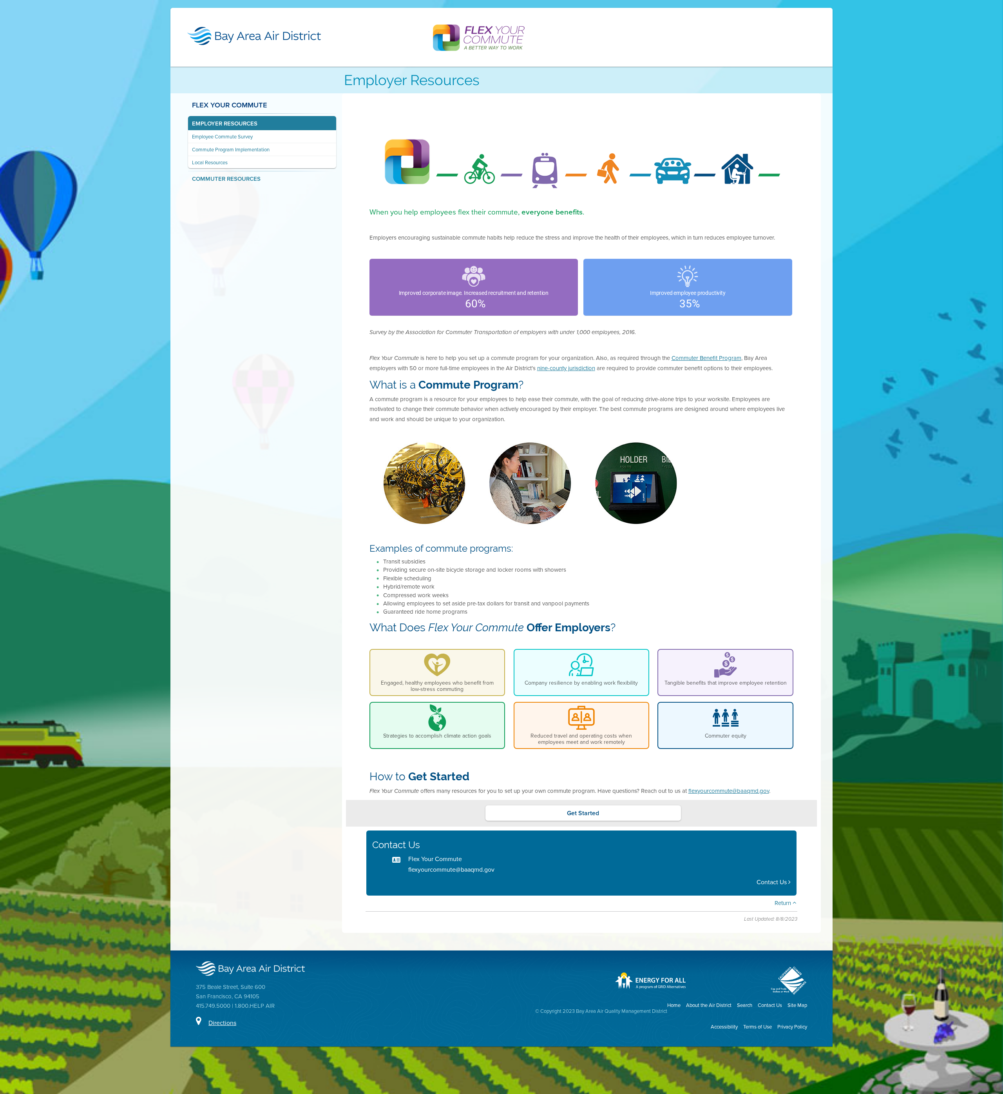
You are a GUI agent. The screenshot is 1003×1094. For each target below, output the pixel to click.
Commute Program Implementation (231, 149)
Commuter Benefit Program (706, 358)
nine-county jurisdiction (566, 368)
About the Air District (708, 1005)
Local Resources (210, 162)
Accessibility (724, 1026)
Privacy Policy (792, 1026)
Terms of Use (757, 1026)
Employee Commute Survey (222, 136)
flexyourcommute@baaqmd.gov (728, 791)
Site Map (797, 1005)
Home (674, 1005)
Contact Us (772, 882)
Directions (222, 1022)
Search (744, 1005)
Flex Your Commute (229, 105)
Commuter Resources (226, 179)
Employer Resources (224, 123)
